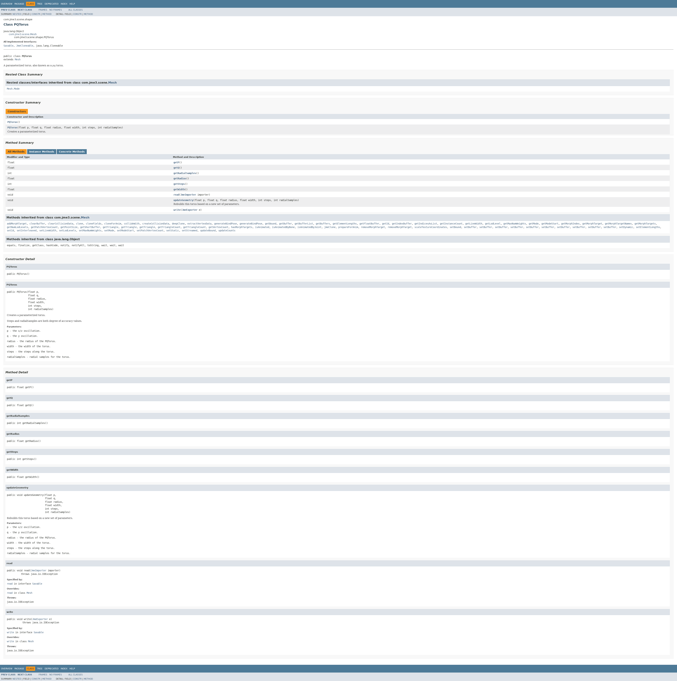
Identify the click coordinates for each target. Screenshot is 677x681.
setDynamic (626, 227)
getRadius (179, 178)
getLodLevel (493, 223)
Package (19, 4)
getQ (176, 167)
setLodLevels (67, 230)
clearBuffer (37, 223)
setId (10, 230)
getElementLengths (345, 223)
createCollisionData (155, 223)
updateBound (208, 230)
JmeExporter (189, 209)
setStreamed (189, 230)
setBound (455, 227)
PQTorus (12, 122)
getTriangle (110, 227)
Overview (6, 4)
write (177, 209)
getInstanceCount (451, 223)
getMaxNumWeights (514, 223)
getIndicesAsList (425, 223)
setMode (109, 230)
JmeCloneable (24, 45)
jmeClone (330, 227)
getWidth (179, 189)
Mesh (17, 59)
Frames (43, 10)
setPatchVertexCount (150, 230)
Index (64, 4)
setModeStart (125, 230)
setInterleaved (26, 230)
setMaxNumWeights (90, 230)
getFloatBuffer (369, 223)
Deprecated (52, 4)
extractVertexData (199, 223)
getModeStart (549, 223)
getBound (270, 223)
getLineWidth (473, 223)
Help (72, 4)
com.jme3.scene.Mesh (23, 34)
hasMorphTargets (241, 227)
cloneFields (93, 223)
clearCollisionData (60, 223)
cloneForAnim (112, 223)
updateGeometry (183, 200)
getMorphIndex (570, 223)
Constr (36, 14)
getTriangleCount (169, 227)
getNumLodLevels (17, 227)
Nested (17, 14)
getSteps (179, 184)
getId (385, 223)
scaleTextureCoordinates (430, 227)
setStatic (172, 230)
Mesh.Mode (13, 88)
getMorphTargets (645, 223)
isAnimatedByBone (283, 227)
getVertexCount (218, 227)
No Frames (55, 10)
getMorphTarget (592, 223)
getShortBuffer (90, 227)
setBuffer (470, 227)
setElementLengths (648, 227)
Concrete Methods (72, 151)
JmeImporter (188, 194)
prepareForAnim (348, 227)
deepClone (178, 223)
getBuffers (323, 223)
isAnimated (262, 227)
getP (176, 162)
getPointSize (68, 227)
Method (46, 14)
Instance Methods (41, 151)
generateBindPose (225, 223)
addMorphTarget (17, 223)
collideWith (131, 223)
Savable (8, 45)
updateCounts (226, 230)
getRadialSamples (184, 173)
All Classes (75, 10)
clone (79, 223)
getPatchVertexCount (44, 227)
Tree (39, 4)
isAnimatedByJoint (309, 227)
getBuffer (285, 223)
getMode (534, 223)
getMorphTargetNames (618, 223)
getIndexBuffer (402, 223)
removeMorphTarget (373, 227)
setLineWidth (47, 230)
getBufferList (304, 223)
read (176, 194)
